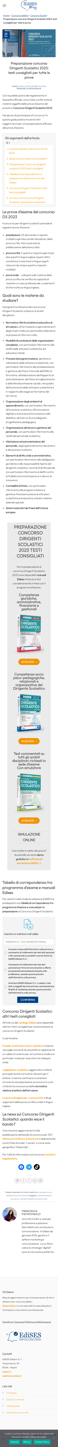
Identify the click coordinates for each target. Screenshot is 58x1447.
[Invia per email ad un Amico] (35, 1180)
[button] (4, 5)
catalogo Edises (27, 1022)
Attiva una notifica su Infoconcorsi (21, 1138)
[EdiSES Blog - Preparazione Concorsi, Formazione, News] (29, 5)
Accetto (15, 1442)
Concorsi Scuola (38, 15)
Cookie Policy (42, 1442)
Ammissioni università (17, 1412)
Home (6, 15)
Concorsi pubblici (19, 15)
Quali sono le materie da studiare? (28, 158)
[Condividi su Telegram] (40, 1180)
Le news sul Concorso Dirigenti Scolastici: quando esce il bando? (27, 200)
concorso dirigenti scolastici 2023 (33, 1198)
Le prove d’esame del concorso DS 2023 (28, 151)
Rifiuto (27, 1442)
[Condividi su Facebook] (23, 1180)
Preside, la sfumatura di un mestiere (22, 1045)
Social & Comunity (15, 1399)
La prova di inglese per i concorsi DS (22, 1097)
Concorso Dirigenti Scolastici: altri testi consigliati (28, 190)
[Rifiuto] (54, 1439)
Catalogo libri (13, 1405)
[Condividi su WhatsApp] (17, 1180)
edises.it (6, 1371)
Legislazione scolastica (15, 1069)
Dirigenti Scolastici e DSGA (16, 1195)
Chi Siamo (11, 1392)
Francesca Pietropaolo (29, 88)
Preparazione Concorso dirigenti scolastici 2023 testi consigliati (27, 166)
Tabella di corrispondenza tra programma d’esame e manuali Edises (26, 178)
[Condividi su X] (29, 1180)
